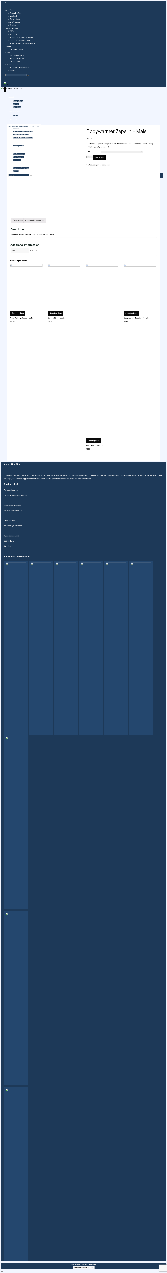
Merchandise (13, 127)
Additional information (34, 220)
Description (18, 220)
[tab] (17, 220)
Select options (18, 313)
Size (88, 152)
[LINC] (7, 84)
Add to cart (99, 158)
